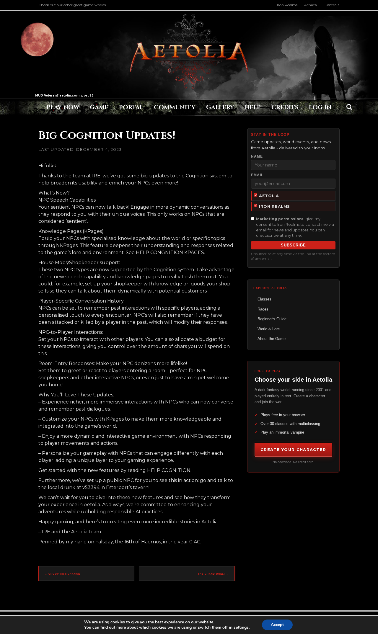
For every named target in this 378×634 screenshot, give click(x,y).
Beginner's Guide (272, 319)
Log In (320, 107)
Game (99, 107)
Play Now (63, 107)
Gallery (220, 107)
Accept (277, 625)
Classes (264, 299)
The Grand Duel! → (213, 574)
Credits (284, 107)
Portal (131, 107)
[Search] (347, 107)
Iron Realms (287, 5)
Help (253, 107)
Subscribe (293, 245)
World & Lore (269, 329)
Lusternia (332, 5)
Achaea (310, 5)
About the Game (272, 338)
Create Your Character (293, 449)
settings (241, 627)
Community (174, 107)
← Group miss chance (62, 574)
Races (263, 309)
